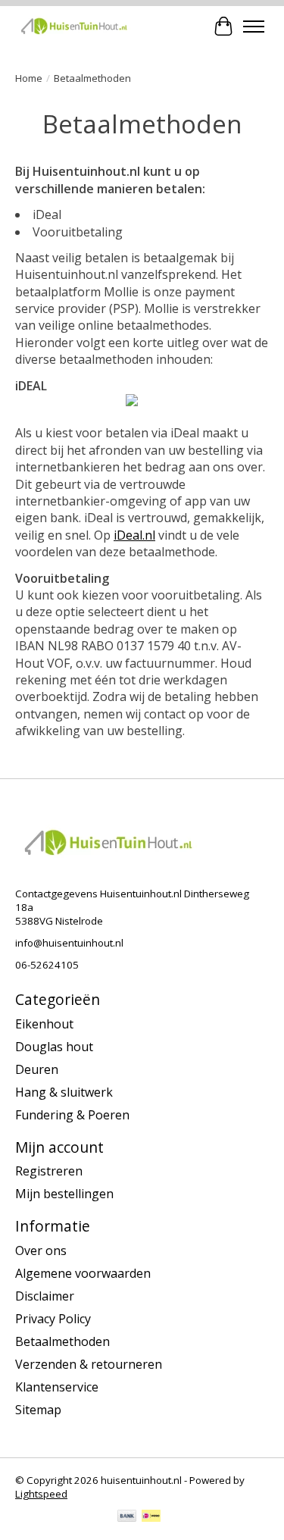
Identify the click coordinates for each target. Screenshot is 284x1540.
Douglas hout (54, 1046)
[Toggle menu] (254, 26)
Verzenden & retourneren (88, 1364)
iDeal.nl (134, 535)
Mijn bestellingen (64, 1193)
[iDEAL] (151, 1517)
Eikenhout (44, 1024)
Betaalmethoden (62, 1341)
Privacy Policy (53, 1318)
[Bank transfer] (127, 1517)
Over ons (41, 1250)
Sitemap (38, 1409)
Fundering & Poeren (72, 1114)
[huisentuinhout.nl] (74, 26)
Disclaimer (44, 1296)
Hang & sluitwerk (64, 1092)
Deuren (36, 1069)
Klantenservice (56, 1387)
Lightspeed (41, 1494)
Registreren (49, 1171)
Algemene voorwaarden (83, 1273)
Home (28, 78)
